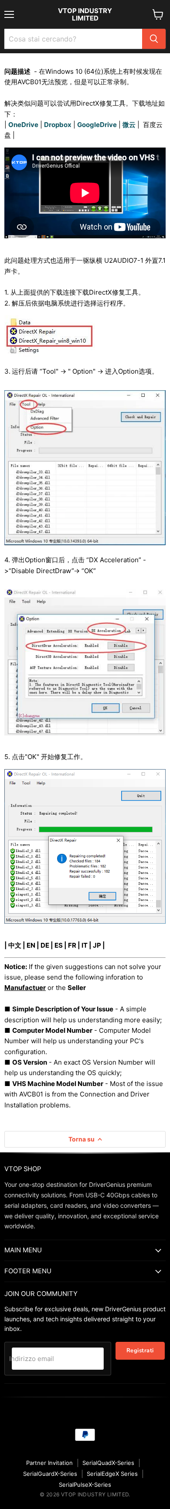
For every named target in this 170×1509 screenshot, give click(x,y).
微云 (129, 124)
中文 (14, 945)
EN (31, 945)
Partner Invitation (49, 1462)
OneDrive (23, 124)
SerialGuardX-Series (50, 1473)
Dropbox (57, 124)
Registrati (140, 1350)
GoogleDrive (97, 124)
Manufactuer (25, 987)
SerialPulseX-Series (85, 1484)
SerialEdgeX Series (112, 1473)
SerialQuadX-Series (108, 1462)
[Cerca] (154, 39)
